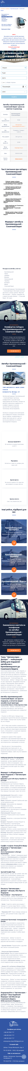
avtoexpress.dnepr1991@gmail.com (14, 1041)
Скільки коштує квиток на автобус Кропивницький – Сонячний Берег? (12, 188)
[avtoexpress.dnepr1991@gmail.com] (1, 1041)
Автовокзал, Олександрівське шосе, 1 (18, 125)
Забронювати (18, 159)
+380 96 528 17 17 (9, 1035)
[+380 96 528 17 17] (1, 1035)
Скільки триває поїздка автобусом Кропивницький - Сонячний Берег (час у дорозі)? (13, 183)
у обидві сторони (10, 82)
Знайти (14, 97)
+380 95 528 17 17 (9, 1038)
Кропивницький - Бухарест (14, 528)
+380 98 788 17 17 (9, 1032)
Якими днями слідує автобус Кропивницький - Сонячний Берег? (13, 213)
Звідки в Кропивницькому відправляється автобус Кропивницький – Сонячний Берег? (12, 200)
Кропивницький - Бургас (14, 581)
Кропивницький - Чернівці (14, 555)
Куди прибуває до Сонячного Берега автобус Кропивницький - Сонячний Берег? (13, 207)
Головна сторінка (5, 8)
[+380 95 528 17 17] (1, 1038)
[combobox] (14, 67)
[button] (13, 2)
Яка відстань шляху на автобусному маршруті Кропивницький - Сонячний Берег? (12, 194)
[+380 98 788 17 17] (1, 1032)
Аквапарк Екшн (19, 147)
